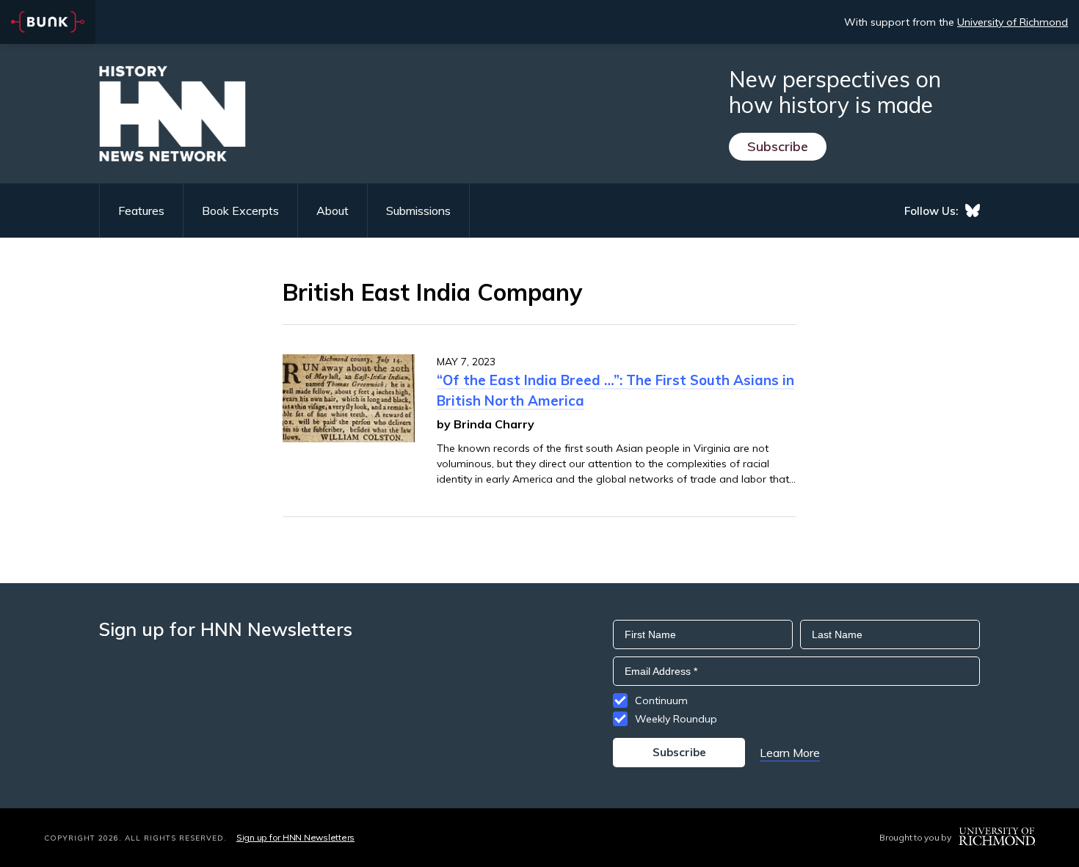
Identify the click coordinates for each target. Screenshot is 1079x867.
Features (141, 210)
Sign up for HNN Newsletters (295, 837)
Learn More (790, 752)
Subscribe (777, 146)
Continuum (661, 700)
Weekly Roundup (676, 718)
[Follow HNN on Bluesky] (972, 210)
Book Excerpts (240, 210)
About (332, 210)
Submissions (418, 210)
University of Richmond (1012, 22)
